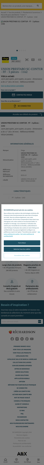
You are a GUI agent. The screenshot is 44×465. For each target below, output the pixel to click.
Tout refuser (22, 243)
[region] (22, 232)
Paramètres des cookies (22, 255)
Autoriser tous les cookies (22, 249)
